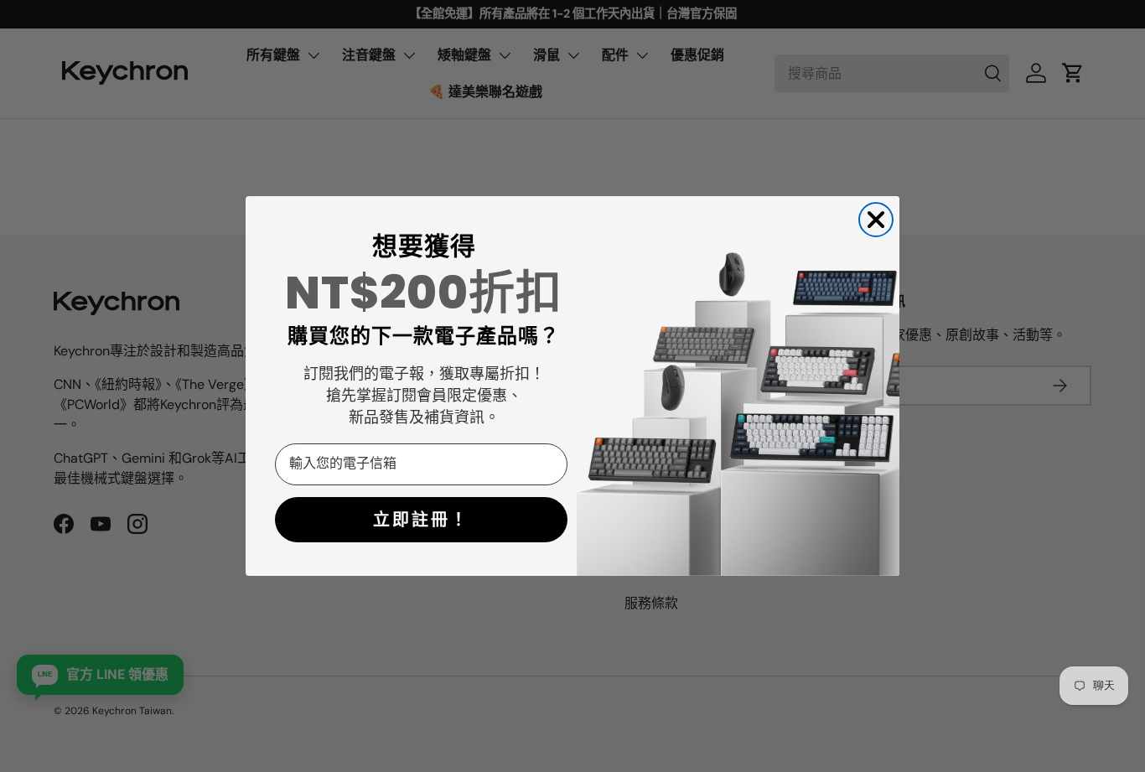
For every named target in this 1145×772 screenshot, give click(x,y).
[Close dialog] (876, 219)
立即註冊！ (421, 519)
